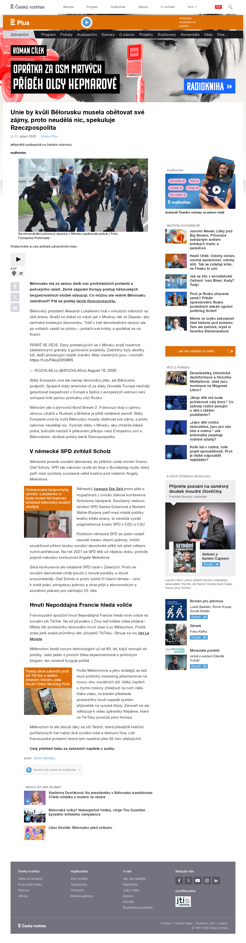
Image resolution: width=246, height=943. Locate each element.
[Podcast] (14, 273)
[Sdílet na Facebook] (15, 286)
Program (92, 6)
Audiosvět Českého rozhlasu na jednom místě (194, 212)
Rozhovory (167, 34)
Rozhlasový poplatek (138, 907)
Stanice (143, 6)
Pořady (66, 34)
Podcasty (77, 890)
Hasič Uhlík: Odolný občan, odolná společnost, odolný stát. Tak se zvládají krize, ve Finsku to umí (212, 262)
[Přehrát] (18, 259)
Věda (208, 34)
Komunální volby (30, 884)
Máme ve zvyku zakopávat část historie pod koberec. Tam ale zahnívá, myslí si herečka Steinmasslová (212, 324)
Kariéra (128, 896)
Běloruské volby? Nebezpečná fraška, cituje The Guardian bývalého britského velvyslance (97, 812)
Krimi (193, 181)
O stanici (127, 34)
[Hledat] (230, 7)
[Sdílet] (20, 273)
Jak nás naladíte (134, 879)
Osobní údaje (183, 923)
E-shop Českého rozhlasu (189, 476)
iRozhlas (68, 6)
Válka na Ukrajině (30, 879)
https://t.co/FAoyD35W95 (51, 360)
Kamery (184, 26)
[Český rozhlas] (27, 7)
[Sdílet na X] (15, 297)
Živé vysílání (176, 195)
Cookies (166, 923)
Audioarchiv (187, 22)
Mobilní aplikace (82, 896)
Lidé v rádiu (131, 890)
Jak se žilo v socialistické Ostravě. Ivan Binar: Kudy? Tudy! (212, 280)
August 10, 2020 (102, 370)
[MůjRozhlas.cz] (18, 153)
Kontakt (128, 902)
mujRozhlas (118, 6)
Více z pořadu (178, 367)
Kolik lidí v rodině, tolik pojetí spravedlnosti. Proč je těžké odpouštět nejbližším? (211, 453)
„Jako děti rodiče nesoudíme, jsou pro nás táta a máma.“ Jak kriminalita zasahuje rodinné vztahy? (210, 430)
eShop (22, 896)
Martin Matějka (44, 758)
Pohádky (174, 188)
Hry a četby (176, 181)
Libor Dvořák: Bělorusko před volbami (80, 828)
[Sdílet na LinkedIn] (15, 307)
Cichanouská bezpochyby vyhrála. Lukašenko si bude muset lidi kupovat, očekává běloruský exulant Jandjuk (48, 498)
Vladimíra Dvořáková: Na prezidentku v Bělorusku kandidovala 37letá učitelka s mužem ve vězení (100, 795)
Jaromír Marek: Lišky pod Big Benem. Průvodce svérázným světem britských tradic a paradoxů (211, 239)
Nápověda (130, 884)
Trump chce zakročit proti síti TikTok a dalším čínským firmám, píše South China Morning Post (48, 677)
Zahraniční (20, 34)
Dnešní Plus (49, 136)
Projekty (146, 34)
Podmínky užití (205, 923)
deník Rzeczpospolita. (96, 301)
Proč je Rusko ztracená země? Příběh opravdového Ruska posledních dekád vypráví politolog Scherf (211, 302)
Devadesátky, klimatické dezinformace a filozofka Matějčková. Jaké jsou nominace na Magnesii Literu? (210, 381)
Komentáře (190, 34)
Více (222, 34)
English (223, 923)
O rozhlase (168, 6)
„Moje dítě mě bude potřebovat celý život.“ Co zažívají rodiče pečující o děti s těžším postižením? (212, 406)
